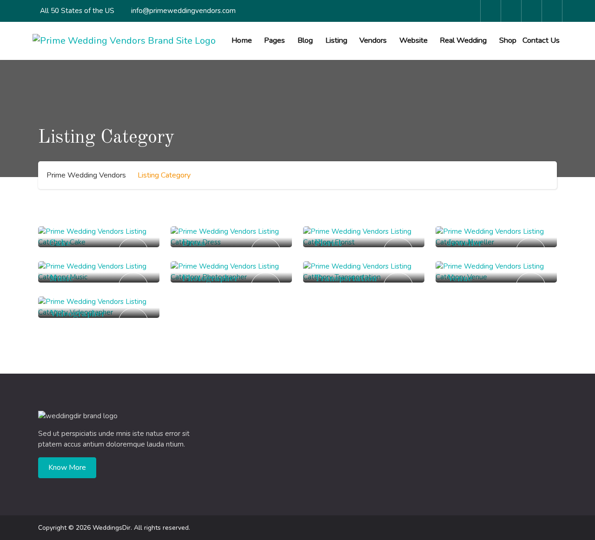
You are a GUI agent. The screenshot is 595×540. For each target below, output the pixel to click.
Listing (336, 40)
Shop (507, 40)
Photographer (210, 278)
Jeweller (464, 243)
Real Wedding (463, 40)
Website (413, 40)
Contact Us (541, 40)
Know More (67, 467)
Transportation (345, 278)
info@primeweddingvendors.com (183, 10)
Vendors (373, 40)
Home (241, 40)
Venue (459, 278)
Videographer (77, 314)
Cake (60, 243)
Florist (328, 243)
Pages (274, 40)
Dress (193, 243)
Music (61, 278)
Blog (305, 40)
